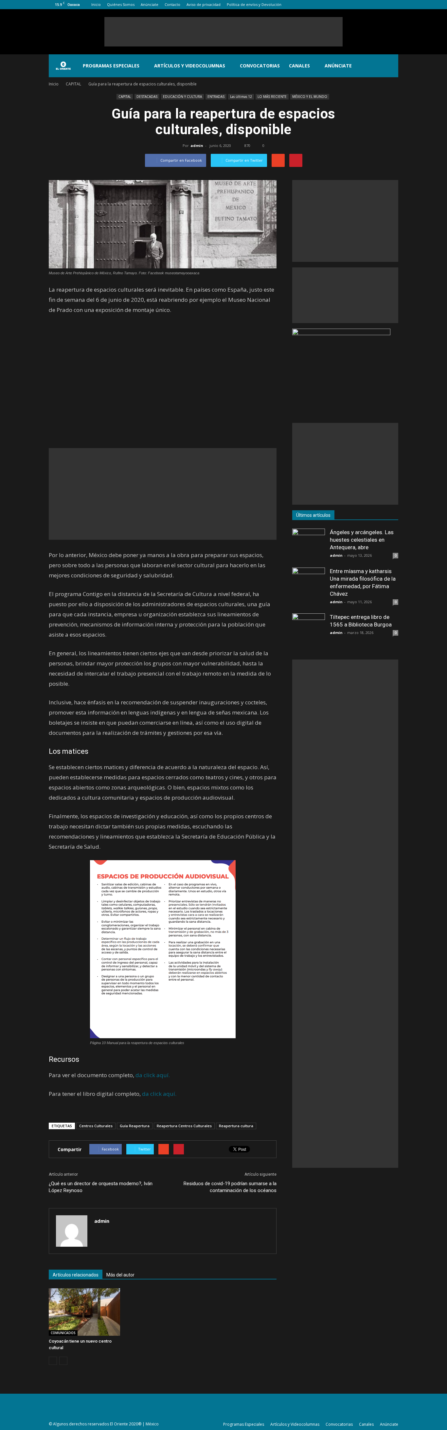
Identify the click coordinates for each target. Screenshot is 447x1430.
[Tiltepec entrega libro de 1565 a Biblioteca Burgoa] (308, 629)
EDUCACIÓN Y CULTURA (182, 96)
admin (196, 145)
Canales (299, 66)
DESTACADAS (146, 96)
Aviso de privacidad (204, 4)
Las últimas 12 (241, 96)
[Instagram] (372, 4)
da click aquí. (152, 1075)
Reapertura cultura (236, 1125)
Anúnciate (149, 4)
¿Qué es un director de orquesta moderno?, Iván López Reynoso (100, 1187)
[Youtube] (393, 4)
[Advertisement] (223, 31)
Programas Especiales (111, 66)
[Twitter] (382, 4)
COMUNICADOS (63, 1332)
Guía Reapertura (135, 1125)
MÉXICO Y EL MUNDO (309, 96)
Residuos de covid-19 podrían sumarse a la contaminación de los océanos (230, 1187)
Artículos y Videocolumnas (189, 66)
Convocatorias (260, 66)
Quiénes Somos (120, 4)
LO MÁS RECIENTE (272, 96)
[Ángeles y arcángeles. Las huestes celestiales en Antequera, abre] (308, 545)
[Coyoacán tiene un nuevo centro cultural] (84, 1312)
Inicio (96, 4)
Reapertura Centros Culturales (184, 1125)
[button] (390, 66)
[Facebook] (361, 4)
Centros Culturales (96, 1125)
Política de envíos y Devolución (254, 4)
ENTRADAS (215, 96)
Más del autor (120, 1274)
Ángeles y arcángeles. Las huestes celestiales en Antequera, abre (362, 540)
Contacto (172, 4)
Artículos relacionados (75, 1274)
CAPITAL (124, 96)
